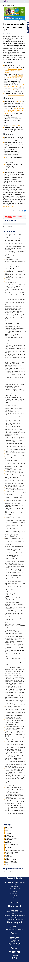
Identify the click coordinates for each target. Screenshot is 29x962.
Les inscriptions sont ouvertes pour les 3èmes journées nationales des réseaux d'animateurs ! (15, 522)
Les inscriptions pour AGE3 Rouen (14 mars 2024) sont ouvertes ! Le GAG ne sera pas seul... (14, 697)
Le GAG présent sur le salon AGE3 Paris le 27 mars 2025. (15, 375)
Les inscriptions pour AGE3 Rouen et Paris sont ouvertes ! (14, 278)
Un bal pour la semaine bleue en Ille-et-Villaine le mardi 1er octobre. (15, 473)
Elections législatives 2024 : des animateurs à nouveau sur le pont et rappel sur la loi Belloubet (15, 517)
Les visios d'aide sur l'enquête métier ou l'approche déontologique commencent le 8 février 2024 (14, 655)
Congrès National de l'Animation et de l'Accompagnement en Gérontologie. (14, 928)
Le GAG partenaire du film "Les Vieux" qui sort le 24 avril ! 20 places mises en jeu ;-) (15, 580)
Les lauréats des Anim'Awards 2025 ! (13, 306)
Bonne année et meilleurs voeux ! (12, 416)
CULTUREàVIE (8, 833)
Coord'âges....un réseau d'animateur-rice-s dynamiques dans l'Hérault (14, 638)
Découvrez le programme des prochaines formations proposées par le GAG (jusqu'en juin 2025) (14, 566)
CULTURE (7, 841)
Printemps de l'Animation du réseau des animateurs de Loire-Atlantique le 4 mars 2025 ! (15, 391)
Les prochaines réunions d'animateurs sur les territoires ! (15, 453)
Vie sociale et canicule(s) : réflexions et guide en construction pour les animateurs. (15, 239)
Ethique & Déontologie (15, 889)
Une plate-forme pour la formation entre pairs (14, 914)
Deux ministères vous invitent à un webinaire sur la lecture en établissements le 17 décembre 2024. (15, 434)
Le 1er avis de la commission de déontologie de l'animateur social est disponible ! (15, 553)
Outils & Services (15, 893)
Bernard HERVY (19, 101)
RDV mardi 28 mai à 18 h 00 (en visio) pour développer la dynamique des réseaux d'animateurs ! (14, 543)
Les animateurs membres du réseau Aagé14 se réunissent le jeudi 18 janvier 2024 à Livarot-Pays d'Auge (15, 706)
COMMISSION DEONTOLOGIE (11, 852)
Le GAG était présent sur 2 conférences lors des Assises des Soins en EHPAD (14, 601)
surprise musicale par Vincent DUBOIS (13, 77)
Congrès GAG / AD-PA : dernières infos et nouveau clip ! (14, 796)
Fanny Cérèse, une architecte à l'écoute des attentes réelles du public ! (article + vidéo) (14, 719)
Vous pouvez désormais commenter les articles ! (14, 621)
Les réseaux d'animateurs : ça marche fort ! (14, 675)
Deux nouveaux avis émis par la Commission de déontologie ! (15, 349)
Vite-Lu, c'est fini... (9, 265)
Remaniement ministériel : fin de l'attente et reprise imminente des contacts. (14, 645)
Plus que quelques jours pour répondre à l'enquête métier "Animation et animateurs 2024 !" (14, 510)
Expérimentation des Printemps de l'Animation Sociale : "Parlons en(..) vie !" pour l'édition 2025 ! (15, 359)
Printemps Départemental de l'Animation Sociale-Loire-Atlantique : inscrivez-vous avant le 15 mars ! (15, 615)
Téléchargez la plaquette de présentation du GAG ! (14, 693)
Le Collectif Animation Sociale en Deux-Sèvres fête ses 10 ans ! (15, 355)
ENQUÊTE (7, 829)
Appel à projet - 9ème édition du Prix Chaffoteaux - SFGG (13, 598)
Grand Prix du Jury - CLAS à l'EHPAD (16, 95)
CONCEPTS (7, 835)
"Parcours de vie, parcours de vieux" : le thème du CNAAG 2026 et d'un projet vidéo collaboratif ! (15, 248)
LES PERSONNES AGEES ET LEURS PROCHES (15, 850)
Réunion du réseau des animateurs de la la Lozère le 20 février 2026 (14, 287)
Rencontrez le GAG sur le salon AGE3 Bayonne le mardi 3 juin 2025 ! (15, 346)
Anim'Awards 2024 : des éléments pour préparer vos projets (13, 641)
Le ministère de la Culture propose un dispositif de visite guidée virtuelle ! (13, 470)
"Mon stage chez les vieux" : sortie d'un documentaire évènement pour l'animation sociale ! (14, 236)
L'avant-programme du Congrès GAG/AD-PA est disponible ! (14, 814)
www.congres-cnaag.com (9, 206)
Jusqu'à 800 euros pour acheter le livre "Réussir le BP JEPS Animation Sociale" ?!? (14, 681)
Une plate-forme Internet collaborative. (14, 910)
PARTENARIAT (8, 847)
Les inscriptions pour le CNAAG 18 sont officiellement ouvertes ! (13, 611)
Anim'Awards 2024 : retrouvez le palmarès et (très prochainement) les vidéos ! (14, 430)
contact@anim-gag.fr (16, 943)
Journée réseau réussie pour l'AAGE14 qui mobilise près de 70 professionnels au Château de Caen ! (14, 339)
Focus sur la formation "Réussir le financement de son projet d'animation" (13, 632)
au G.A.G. (14, 882)
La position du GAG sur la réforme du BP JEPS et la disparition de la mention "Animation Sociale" (15, 401)
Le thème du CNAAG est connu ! (12, 661)
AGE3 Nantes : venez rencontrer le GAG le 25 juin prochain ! (15, 262)
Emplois (15, 900)
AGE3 (6, 864)
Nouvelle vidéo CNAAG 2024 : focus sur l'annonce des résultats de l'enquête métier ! (15, 462)
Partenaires (15, 902)
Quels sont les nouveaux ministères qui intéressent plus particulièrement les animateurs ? (13, 420)
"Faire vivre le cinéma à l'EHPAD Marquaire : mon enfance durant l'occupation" (14, 110)
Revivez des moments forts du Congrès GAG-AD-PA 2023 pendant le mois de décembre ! (15, 768)
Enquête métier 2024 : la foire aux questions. (15, 669)
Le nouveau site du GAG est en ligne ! (13, 787)
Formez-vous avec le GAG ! (11, 724)
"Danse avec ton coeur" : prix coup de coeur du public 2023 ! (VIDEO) (14, 756)
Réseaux (15, 897)
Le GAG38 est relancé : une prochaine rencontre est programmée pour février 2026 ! (15, 298)
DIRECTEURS (8, 843)
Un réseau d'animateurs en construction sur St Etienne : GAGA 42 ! (14, 490)
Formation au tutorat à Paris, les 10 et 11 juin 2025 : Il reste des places (15, 352)
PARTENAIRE (8, 849)
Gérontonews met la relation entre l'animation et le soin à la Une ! (15, 584)
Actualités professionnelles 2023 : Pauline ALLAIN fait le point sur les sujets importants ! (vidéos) (15, 734)
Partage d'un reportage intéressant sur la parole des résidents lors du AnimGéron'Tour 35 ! (15, 302)
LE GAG (6, 846)
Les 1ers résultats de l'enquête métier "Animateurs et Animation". (13, 427)
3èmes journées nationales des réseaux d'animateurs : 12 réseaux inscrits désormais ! (15, 481)
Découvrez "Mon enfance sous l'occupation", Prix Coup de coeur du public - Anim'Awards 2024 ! (15, 319)
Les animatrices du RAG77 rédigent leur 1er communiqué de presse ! (14, 267)
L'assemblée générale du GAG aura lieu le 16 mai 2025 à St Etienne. (15, 372)
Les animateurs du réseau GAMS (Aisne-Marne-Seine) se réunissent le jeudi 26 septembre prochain (14, 466)
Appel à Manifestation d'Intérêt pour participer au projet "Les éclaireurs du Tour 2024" (15, 690)
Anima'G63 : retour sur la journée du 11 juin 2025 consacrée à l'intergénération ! (14, 335)
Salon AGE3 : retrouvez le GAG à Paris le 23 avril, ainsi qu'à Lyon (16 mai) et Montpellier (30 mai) (15, 577)
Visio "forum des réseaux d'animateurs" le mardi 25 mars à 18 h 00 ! (14, 366)
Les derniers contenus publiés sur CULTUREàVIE (12, 559)
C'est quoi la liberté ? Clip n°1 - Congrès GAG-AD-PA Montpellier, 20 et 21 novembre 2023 (15, 802)
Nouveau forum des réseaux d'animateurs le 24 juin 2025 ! (14, 342)
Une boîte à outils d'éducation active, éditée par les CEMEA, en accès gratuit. (14, 362)
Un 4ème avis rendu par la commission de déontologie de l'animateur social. (14, 308)
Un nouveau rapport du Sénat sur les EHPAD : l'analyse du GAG (15, 456)
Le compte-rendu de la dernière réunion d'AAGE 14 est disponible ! (15, 493)
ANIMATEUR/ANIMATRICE (10, 860)
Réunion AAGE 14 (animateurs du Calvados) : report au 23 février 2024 (15, 684)
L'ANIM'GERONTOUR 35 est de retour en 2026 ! (15, 284)
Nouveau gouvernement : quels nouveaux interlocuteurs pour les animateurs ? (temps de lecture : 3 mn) (14, 702)
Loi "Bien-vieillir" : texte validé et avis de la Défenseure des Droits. (14, 648)
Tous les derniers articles (9, 5)
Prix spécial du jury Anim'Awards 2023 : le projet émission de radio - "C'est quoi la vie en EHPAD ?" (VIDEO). (15, 772)
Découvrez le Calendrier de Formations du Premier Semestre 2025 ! (14, 394)
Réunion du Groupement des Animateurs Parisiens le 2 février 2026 (14, 290)
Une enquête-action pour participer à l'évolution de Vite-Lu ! (13, 387)
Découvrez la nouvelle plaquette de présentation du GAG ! (12, 424)
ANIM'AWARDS (8, 839)
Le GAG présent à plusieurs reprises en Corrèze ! (13, 595)
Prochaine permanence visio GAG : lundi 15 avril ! (14, 587)
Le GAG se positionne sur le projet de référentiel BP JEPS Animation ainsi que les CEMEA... (14, 752)
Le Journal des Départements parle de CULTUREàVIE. (13, 444)
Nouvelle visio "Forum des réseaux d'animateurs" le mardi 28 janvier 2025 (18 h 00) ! (14, 413)
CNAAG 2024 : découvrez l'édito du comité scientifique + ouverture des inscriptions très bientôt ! (15, 626)
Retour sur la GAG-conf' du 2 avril (12, 589)
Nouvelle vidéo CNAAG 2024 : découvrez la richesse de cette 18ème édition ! (14, 441)
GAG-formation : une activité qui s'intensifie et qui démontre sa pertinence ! (15, 592)
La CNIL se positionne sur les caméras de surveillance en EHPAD (14, 556)
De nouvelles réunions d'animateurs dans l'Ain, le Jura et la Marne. (15, 450)
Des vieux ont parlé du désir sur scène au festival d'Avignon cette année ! (14, 487)
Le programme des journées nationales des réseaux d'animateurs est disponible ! (14, 325)
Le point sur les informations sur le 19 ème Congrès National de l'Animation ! (14, 322)
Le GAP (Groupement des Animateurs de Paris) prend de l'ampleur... (15, 332)
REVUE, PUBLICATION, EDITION (12, 863)
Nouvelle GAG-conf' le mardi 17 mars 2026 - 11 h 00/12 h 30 (15, 275)
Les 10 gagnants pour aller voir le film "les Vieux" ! (14, 573)
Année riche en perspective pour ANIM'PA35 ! (15, 293)
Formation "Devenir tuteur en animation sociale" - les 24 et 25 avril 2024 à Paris (13, 687)
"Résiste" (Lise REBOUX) (17, 76)
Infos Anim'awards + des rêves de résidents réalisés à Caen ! (14, 799)
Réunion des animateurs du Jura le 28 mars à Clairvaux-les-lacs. (15, 369)
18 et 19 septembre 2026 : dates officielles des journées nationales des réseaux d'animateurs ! (14, 253)
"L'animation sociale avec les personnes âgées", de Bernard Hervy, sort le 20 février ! (14, 383)
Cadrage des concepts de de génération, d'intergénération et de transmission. (13, 70)
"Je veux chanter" (12, 90)
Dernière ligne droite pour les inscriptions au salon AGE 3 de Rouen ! (14, 618)
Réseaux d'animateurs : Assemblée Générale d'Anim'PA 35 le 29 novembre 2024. (15, 438)
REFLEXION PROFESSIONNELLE (12, 844)
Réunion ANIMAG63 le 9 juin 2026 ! (12, 259)
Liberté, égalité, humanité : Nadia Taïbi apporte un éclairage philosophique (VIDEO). (15, 748)
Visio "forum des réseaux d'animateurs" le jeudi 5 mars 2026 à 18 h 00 (14, 281)
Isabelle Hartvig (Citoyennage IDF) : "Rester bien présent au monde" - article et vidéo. (14, 727)
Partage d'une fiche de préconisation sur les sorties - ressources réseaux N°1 (15, 532)
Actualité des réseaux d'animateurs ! (13, 397)
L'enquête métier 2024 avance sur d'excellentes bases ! (12, 529)
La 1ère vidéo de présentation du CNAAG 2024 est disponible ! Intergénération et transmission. (15, 477)
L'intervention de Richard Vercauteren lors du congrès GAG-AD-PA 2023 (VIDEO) (15, 745)
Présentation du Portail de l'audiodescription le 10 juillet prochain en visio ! (15, 329)
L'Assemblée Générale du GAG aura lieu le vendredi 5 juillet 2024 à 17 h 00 (14, 550)
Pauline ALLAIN (8, 827)
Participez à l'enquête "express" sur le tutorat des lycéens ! (15, 256)
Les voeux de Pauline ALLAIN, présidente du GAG (14, 295)
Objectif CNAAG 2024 (9, 782)
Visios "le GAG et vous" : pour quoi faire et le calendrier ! (14, 663)
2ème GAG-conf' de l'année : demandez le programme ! (14, 604)
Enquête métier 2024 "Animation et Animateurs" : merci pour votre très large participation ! (14, 505)
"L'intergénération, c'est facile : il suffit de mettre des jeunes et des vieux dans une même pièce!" (14, 408)
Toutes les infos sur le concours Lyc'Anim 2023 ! (14, 819)
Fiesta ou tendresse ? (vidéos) (12, 722)
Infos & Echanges (15, 886)
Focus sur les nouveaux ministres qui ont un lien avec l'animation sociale (15, 459)
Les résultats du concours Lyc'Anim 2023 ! (14, 817)
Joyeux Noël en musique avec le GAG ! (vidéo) (15, 738)
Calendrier (15, 895)
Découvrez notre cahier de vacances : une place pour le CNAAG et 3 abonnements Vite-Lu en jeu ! (15, 500)
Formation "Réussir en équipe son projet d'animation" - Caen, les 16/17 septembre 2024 (15, 484)
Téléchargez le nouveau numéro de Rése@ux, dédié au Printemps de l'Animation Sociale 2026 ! (15, 271)
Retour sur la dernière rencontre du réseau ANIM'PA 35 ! (14, 513)
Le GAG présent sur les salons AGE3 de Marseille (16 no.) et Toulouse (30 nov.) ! (14, 793)
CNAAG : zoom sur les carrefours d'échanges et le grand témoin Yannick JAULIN (15, 447)
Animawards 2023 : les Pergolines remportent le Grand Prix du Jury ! (15, 784)
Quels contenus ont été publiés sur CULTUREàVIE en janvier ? (13, 629)
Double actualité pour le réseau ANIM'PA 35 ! (14, 381)
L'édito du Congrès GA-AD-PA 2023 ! (13, 805)
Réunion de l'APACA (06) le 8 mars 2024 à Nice (15, 658)
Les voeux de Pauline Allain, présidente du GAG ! (15, 713)
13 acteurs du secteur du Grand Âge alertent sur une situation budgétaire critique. (15, 562)
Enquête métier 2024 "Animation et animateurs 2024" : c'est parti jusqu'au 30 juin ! (15, 666)
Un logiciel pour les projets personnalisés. (14, 918)
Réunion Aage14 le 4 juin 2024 (11, 535)
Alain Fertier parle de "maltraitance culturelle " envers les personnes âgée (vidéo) (15, 710)
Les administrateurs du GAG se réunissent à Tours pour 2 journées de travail (14, 404)
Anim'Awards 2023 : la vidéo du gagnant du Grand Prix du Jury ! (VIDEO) (14, 759)
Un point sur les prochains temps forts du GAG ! (15, 547)
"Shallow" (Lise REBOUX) (14, 125)
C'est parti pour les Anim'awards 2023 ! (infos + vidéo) (15, 808)
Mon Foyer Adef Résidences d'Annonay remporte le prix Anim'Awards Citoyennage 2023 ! (14, 741)
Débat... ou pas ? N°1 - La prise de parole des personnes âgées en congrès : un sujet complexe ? (15, 243)
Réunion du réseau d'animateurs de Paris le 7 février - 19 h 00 (15, 651)
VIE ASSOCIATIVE (9, 832)
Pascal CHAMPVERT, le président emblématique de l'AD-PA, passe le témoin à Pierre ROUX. (14, 538)
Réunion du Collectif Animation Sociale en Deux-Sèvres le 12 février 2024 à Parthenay (14, 677)
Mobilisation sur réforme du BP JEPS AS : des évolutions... (15, 811)
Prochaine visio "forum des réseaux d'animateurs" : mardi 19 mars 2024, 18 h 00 (14, 635)
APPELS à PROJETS (9, 836)
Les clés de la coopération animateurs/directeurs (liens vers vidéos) (14, 730)
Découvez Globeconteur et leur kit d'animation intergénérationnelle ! (15, 608)
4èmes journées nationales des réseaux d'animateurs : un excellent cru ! (14, 312)
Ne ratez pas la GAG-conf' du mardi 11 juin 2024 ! (14, 526)
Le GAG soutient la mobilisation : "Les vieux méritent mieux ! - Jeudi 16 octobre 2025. (14, 315)
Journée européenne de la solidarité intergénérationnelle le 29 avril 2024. (13, 570)
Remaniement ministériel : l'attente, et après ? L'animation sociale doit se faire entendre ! (15, 672)
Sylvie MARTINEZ (9, 853)
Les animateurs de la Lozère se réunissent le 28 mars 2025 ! (15, 378)
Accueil (15, 884)
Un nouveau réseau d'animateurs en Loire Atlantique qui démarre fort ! (14, 790)
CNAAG (6, 858)
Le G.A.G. (15, 891)
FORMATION (8, 830)
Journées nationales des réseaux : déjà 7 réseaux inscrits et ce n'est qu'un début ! (14, 496)
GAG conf (7, 855)
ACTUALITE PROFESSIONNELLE (12, 838)
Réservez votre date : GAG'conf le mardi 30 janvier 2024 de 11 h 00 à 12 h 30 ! (14, 716)
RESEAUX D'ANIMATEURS (10, 861)
